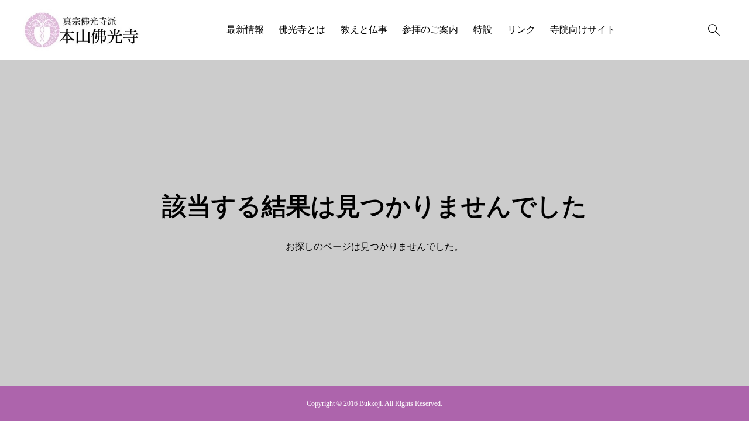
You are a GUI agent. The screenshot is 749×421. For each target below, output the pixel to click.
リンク (521, 29)
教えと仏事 (364, 29)
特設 (482, 29)
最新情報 (245, 29)
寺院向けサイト (583, 29)
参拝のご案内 (430, 29)
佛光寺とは (302, 29)
